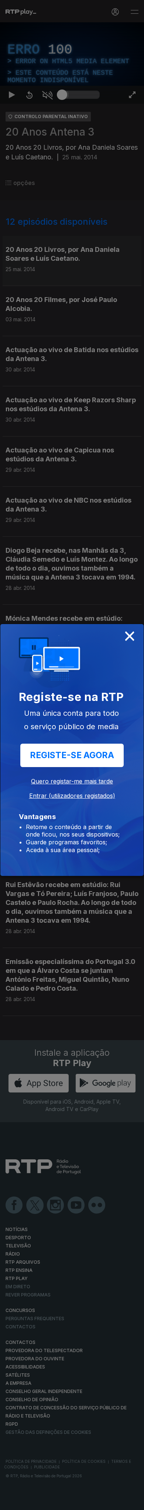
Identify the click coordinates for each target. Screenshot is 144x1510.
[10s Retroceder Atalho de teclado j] (29, 1501)
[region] (72, 755)
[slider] (81, 1501)
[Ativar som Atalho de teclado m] (47, 1501)
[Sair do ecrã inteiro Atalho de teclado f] (132, 1501)
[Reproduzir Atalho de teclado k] (12, 1501)
